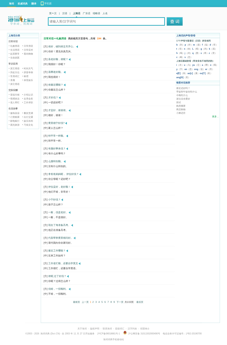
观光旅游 (15, 125)
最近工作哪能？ (57, 250)
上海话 (76, 13)
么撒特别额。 (55, 161)
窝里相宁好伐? (56, 123)
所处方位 (15, 72)
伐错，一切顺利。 (58, 288)
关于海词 (82, 328)
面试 (178, 102)
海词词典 (45, 333)
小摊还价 (181, 113)
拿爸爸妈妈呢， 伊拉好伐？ (63, 174)
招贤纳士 (145, 328)
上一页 (85, 302)
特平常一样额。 (57, 135)
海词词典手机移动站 (113, 339)
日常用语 (28, 46)
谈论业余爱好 (183, 98)
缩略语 (96, 13)
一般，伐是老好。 (58, 212)
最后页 (139, 302)
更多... (215, 116)
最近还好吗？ (183, 88)
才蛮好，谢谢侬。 (58, 110)
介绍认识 (28, 94)
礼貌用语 (15, 46)
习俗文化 (28, 125)
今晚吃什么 (182, 95)
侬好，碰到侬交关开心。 (62, 46)
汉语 (64, 13)
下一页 (120, 302)
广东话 (86, 13)
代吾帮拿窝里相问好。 (60, 237)
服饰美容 (15, 113)
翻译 (33, 3)
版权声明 (94, 328)
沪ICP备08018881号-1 (108, 333)
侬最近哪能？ (55, 84)
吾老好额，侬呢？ (58, 59)
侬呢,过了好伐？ (57, 276)
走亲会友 (28, 98)
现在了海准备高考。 (59, 225)
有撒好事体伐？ (57, 148)
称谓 (26, 76)
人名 (105, 13)
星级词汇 (119, 328)
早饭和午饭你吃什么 (186, 91)
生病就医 (15, 57)
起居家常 (15, 53)
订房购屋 (15, 117)
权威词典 (23, 3)
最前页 (76, 302)
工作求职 (28, 102)
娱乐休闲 (28, 121)
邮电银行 (15, 121)
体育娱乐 (28, 80)
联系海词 (107, 328)
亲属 (12, 80)
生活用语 (15, 50)
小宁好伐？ (54, 199)
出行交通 (28, 117)
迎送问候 (15, 94)
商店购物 (181, 109)
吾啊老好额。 (55, 72)
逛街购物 (28, 53)
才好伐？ (53, 97)
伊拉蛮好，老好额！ (59, 186)
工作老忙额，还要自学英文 (63, 263)
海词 (11, 3)
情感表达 (15, 98)
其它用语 (15, 68)
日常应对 (28, 50)
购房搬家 (181, 106)
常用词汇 (15, 76)
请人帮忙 (15, 102)
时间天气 (28, 68)
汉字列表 (132, 328)
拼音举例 (28, 72)
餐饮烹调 (28, 113)
